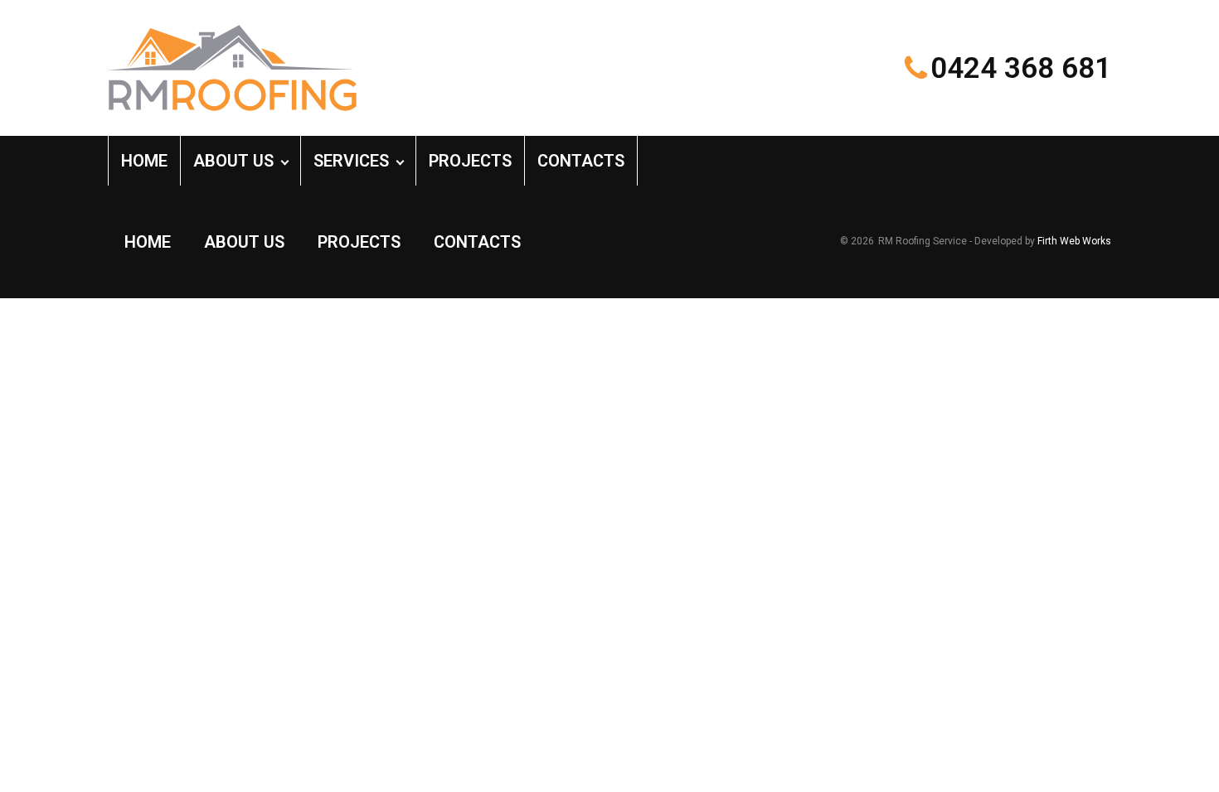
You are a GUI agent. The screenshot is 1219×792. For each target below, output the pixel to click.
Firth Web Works (1074, 241)
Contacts (580, 161)
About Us (233, 161)
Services (351, 161)
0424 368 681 (1020, 68)
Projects (470, 161)
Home (144, 161)
